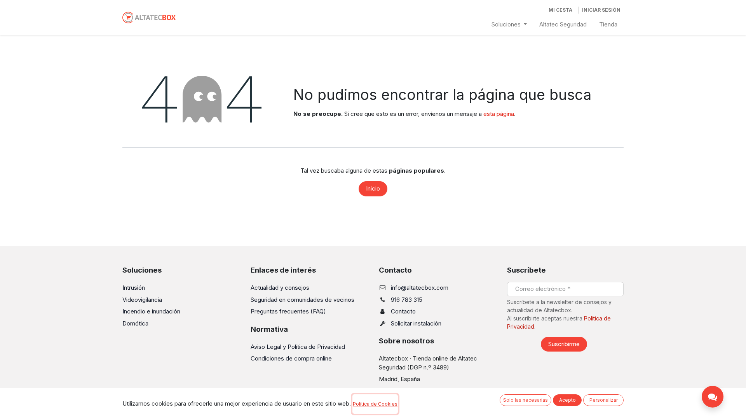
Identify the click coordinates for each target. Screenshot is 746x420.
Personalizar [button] (603, 400)
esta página (498, 113)
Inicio (373, 188)
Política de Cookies (375, 404)
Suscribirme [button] (564, 344)
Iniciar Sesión (601, 10)
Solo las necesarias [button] (525, 400)
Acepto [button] (567, 400)
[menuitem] (509, 24)
